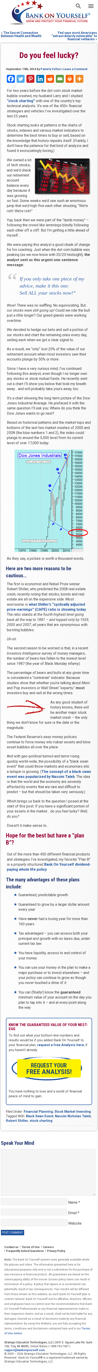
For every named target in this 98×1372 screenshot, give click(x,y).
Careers (48, 1247)
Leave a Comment (75, 69)
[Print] (70, 79)
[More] (79, 79)
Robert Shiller (17, 1121)
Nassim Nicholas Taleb (73, 1116)
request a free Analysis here (60, 1045)
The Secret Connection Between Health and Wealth (21, 34)
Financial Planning (38, 1112)
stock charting (41, 1121)
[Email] (60, 79)
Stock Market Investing (72, 1112)
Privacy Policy (56, 1251)
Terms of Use (31, 1247)
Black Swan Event (39, 1116)
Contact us (11, 1247)
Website (75, 1223)
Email (73, 1213)
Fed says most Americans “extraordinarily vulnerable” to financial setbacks (74, 36)
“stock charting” (21, 101)
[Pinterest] (30, 79)
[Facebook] (11, 79)
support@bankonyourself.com (24, 1350)
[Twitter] (21, 79)
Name (74, 1202)
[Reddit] (50, 79)
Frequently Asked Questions (25, 1251)
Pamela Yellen (51, 69)
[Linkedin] (40, 79)
